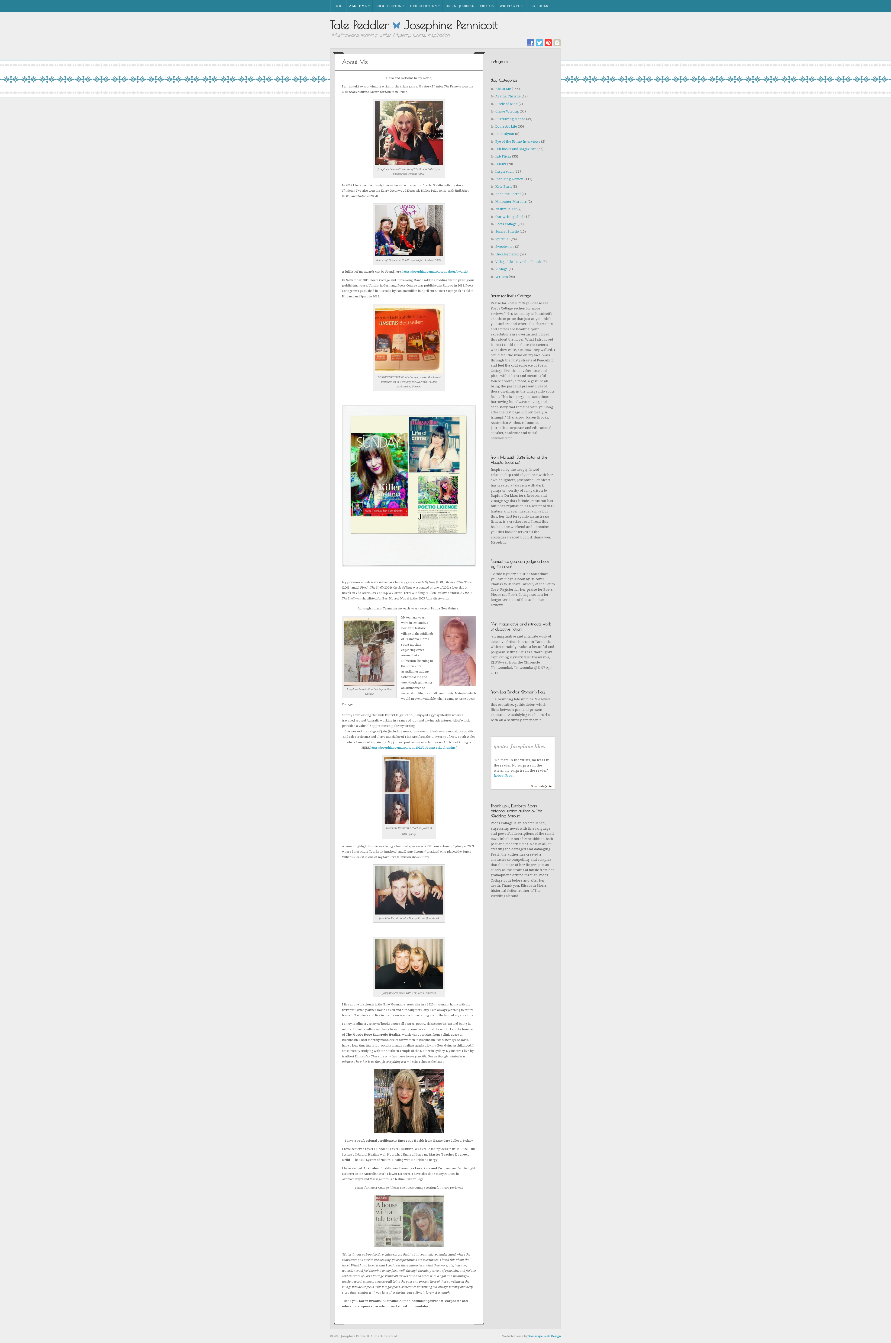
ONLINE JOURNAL (460, 6)
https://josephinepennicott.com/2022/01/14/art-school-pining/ (413, 747)
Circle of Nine (506, 104)
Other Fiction (423, 6)
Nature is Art (506, 209)
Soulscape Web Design (544, 1336)
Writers (501, 276)
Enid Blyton (504, 134)
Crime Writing (507, 111)
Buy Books (538, 6)
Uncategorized (507, 254)
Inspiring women (509, 179)
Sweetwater (504, 246)
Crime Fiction (388, 6)
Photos (487, 6)
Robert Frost (503, 775)
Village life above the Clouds (518, 261)
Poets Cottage (506, 224)
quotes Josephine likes (519, 746)
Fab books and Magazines (515, 149)
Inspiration (504, 171)
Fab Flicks (503, 156)
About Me (358, 6)
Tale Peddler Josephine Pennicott (414, 24)
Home (338, 6)
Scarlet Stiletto (507, 231)
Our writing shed (509, 216)
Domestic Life (506, 126)
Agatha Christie (508, 96)
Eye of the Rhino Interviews (517, 141)
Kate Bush (503, 186)
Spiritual (502, 239)
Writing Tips (511, 6)
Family (500, 164)
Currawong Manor (510, 119)
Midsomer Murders (511, 201)
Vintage (501, 269)
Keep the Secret (508, 194)
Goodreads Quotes (541, 786)
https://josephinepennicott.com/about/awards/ (435, 271)
